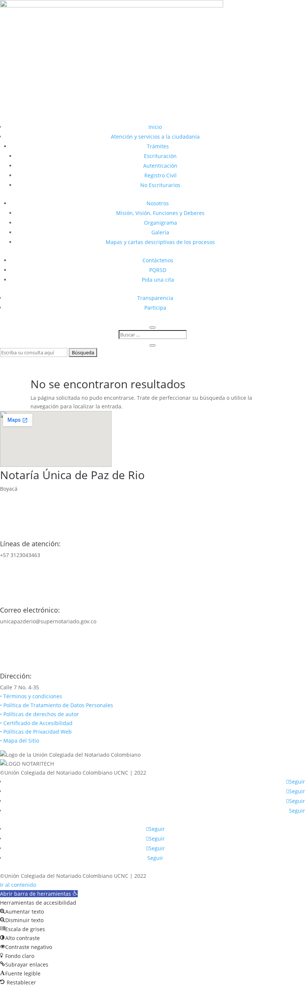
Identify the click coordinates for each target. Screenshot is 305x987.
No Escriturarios (160, 185)
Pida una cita (158, 279)
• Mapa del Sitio (20, 740)
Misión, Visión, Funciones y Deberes (160, 212)
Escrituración (160, 155)
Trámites (158, 146)
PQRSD (157, 269)
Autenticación (160, 165)
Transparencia (155, 297)
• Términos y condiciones (31, 696)
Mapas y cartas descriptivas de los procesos (160, 242)
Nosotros (158, 203)
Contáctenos (157, 260)
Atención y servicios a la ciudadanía (155, 136)
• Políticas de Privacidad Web (36, 731)
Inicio (155, 126)
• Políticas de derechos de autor (39, 714)
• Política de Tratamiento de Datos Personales (56, 705)
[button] (39, 893)
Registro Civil (160, 175)
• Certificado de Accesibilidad (36, 723)
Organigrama (160, 222)
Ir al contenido (18, 884)
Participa (155, 307)
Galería (160, 232)
